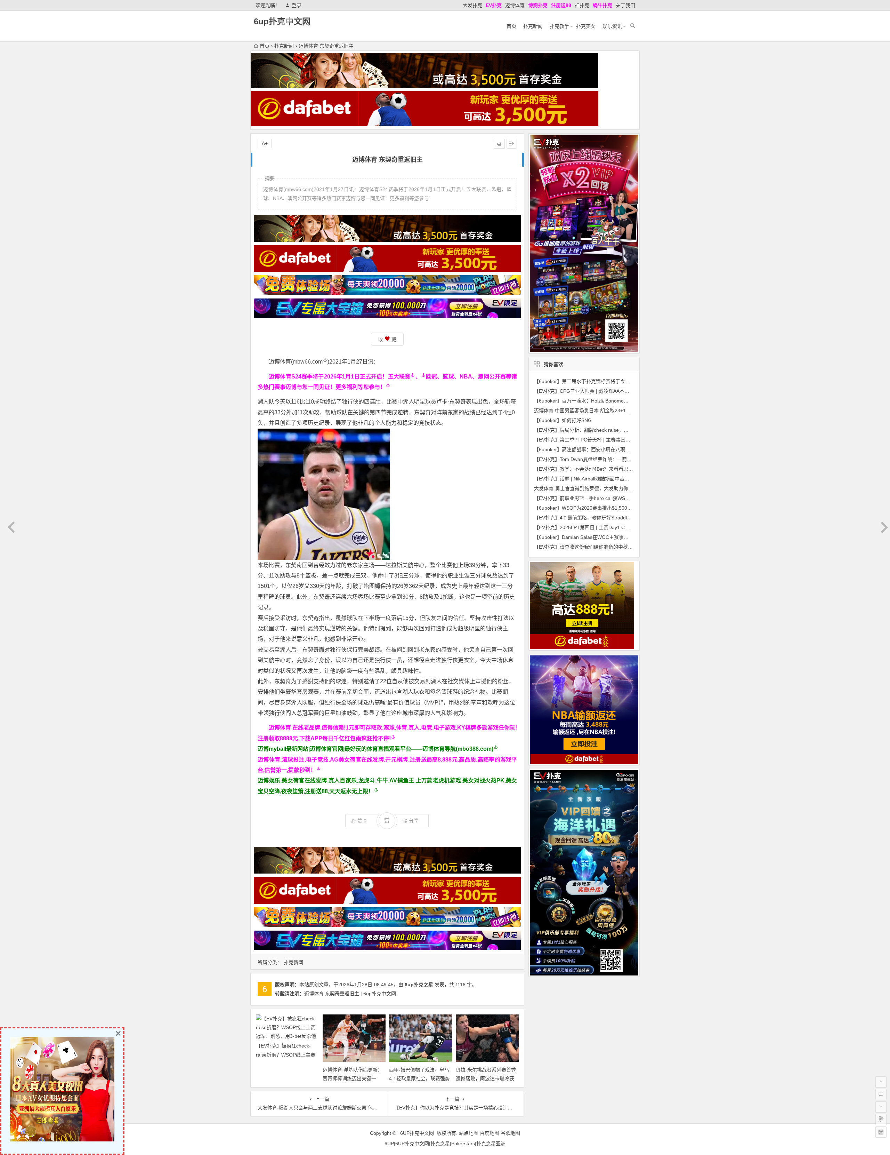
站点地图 (468, 1133)
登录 (296, 5)
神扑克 (582, 5)
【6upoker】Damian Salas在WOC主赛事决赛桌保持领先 (596, 537)
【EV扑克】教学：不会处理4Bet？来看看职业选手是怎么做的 (600, 469)
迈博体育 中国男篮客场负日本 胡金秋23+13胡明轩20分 (594, 410)
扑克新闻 (533, 26)
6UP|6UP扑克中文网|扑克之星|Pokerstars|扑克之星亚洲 (445, 1143)
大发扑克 (472, 5)
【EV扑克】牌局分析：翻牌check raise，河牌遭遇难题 (593, 430)
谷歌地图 (510, 1133)
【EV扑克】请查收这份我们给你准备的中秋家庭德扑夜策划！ (600, 547)
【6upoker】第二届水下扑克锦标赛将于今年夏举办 (589, 381)
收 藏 (387, 339)
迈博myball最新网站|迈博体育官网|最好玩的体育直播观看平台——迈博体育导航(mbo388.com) (375, 749)
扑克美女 (586, 26)
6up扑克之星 (419, 984)
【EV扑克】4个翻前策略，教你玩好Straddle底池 (586, 517)
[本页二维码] (881, 1132)
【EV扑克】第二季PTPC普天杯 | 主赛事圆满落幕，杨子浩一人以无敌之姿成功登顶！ (626, 440)
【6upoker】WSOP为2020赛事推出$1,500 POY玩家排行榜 (598, 508)
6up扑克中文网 (282, 21)
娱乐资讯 (612, 26)
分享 (414, 820)
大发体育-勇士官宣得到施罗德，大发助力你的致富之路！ (595, 488)
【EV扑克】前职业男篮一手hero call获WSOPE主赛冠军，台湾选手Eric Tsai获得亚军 (625, 498)
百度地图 (489, 1133)
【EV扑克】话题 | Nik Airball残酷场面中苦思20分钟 (589, 478)
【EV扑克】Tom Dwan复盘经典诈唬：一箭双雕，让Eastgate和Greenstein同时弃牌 (624, 459)
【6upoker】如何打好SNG (563, 420)
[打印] (499, 144)
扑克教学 (559, 26)
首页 (511, 26)
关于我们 (625, 5)
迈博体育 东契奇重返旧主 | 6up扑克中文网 (350, 993)
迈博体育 (515, 5)
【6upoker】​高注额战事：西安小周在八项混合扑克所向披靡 (599, 449)
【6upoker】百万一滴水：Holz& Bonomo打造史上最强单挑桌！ (603, 401)
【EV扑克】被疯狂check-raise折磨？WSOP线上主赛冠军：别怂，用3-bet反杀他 (286, 1054)
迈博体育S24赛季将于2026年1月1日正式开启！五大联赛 (339, 377)
